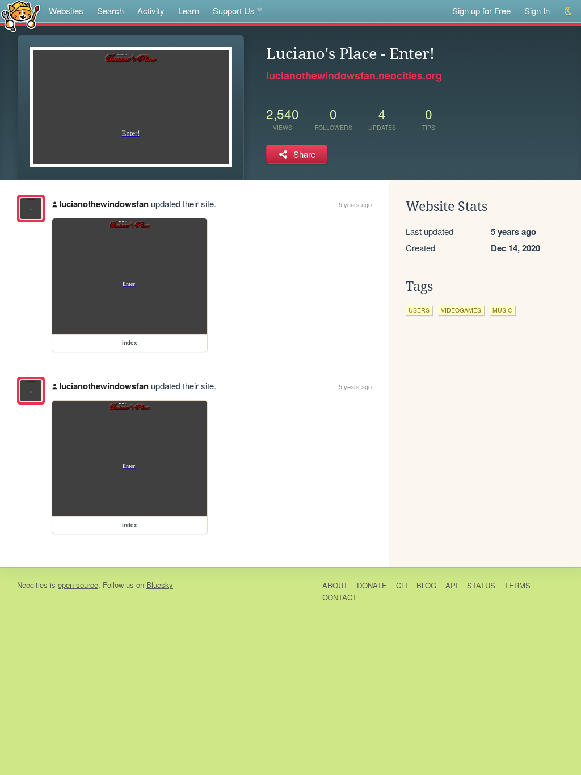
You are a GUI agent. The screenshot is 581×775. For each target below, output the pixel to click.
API (451, 585)
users (419, 310)
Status (481, 585)
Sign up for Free (481, 10)
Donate (372, 585)
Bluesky (159, 584)
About (335, 585)
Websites (66, 10)
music (502, 310)
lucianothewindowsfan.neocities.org (354, 75)
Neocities (32, 584)
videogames (461, 310)
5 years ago (355, 204)
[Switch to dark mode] (569, 11)
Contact (339, 597)
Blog (426, 585)
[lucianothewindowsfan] (31, 208)
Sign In (537, 10)
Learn (188, 10)
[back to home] (20, 16)
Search (110, 10)
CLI (401, 585)
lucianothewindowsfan (104, 203)
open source (78, 584)
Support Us (234, 10)
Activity (151, 10)
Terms (517, 585)
